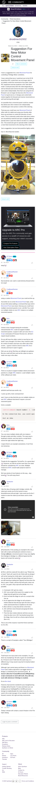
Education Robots (23, 773)
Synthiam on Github (7, 748)
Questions (10, 6)
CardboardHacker (12, 272)
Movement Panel (24, 72)
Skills (3, 772)
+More (24, 6)
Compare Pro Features (10, 243)
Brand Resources (23, 775)
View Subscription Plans (11, 247)
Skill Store (5, 742)
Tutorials (4, 759)
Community (4, 19)
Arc (3, 770)
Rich (8, 318)
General (18, 6)
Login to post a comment (9, 721)
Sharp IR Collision (16, 9)
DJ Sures (10, 256)
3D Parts (12, 757)
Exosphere (5, 744)
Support (4, 764)
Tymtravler (10, 481)
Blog (19, 768)
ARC (18, 310)
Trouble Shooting (7, 768)
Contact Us (21, 770)
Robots (4, 755)
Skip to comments (21, 64)
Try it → (24, 9)
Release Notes (6, 746)
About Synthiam (22, 766)
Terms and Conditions (28, 781)
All (3, 6)
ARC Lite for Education (8, 740)
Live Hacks (13, 755)
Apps (11, 753)
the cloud (8, 681)
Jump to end (15, 67)
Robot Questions (15, 19)
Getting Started (6, 766)
